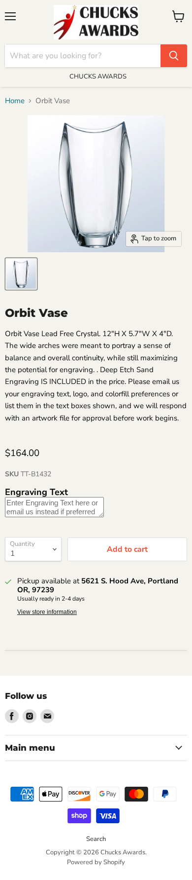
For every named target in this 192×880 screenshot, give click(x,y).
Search (96, 839)
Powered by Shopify (96, 862)
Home (15, 101)
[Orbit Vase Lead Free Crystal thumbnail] (21, 274)
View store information (47, 612)
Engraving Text (36, 492)
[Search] (173, 55)
